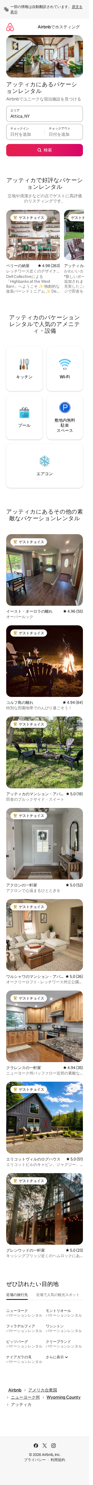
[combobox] (44, 116)
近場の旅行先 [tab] (17, 1294)
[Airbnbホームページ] (10, 27)
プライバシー (35, 1459)
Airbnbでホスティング (59, 27)
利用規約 (58, 1459)
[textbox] (25, 134)
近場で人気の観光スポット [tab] (58, 1294)
